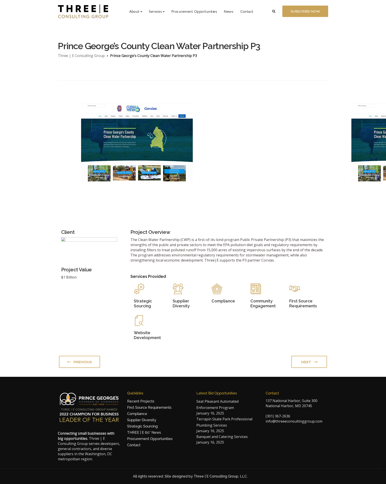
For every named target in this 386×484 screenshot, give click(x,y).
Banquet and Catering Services (222, 436)
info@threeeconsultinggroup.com (294, 421)
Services (155, 11)
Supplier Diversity (141, 420)
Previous (82, 362)
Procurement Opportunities (194, 11)
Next (306, 362)
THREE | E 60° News (144, 432)
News (228, 11)
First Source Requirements (149, 407)
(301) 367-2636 (278, 416)
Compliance (137, 414)
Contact (246, 11)
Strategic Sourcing (142, 426)
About (134, 11)
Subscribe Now (305, 11)
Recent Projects (140, 401)
